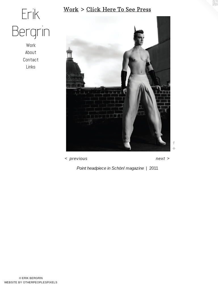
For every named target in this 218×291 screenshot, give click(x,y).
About (30, 52)
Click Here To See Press (118, 9)
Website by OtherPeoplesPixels (30, 282)
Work (30, 45)
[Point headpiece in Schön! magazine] (117, 83)
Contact (31, 60)
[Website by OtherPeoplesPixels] (206, 11)
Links (30, 67)
